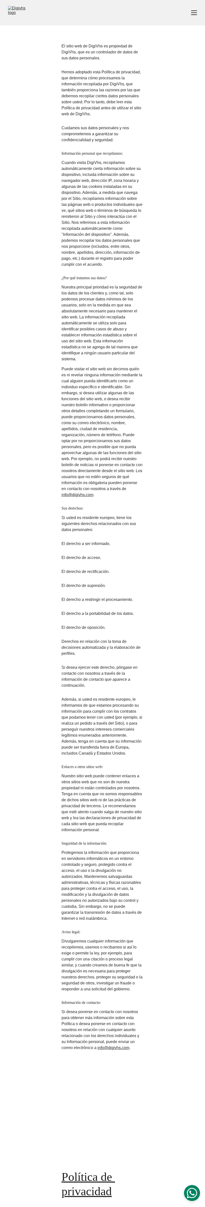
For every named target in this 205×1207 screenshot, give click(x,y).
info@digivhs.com (77, 495)
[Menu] (194, 12)
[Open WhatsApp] (192, 1193)
